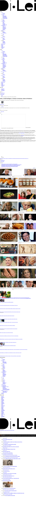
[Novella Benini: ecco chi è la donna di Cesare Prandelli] (18, 472)
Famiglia (2, 407)
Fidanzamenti (2, 403)
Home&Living (3, 25)
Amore (3, 369)
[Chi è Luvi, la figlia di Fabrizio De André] (18, 438)
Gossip (2, 401)
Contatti (2, 48)
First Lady (2, 396)
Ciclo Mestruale (3, 410)
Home (2, 95)
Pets (1, 33)
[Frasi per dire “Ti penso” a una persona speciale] (18, 489)
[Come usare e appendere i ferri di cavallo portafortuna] (18, 462)
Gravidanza (2, 409)
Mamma (4, 31)
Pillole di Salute (4, 391)
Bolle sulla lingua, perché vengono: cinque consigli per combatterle (7, 325)
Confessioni (2, 402)
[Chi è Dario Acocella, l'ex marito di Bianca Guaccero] (18, 467)
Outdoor (4, 29)
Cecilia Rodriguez (10, 158)
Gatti (3, 378)
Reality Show (24, 158)
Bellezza (4, 20)
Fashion (4, 38)
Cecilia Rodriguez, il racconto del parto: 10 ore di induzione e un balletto (9, 166)
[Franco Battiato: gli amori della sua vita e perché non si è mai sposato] (18, 445)
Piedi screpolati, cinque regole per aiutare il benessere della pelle (7, 315)
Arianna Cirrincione (5, 158)
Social (2, 398)
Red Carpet (2, 399)
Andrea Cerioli (1, 158)
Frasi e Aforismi (3, 44)
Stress (2, 415)
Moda (3, 19)
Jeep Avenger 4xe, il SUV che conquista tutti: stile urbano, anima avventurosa (8, 328)
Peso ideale (4, 387)
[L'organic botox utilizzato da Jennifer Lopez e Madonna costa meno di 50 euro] (18, 440)
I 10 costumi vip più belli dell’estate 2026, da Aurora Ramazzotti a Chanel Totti (9, 305)
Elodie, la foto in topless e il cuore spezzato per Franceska (6, 332)
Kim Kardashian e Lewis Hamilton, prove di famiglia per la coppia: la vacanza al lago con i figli (10, 352)
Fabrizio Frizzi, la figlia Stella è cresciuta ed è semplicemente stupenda (8, 345)
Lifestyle (4, 13)
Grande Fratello (14, 158)
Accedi (1, 11)
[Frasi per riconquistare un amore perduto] (18, 494)
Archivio (13, 430)
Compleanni (2, 400)
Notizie (2, 46)
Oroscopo (2, 47)
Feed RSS (11, 430)
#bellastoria (4, 81)
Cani (3, 34)
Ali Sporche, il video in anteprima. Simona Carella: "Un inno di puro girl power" (9, 322)
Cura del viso (2, 406)
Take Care (2, 365)
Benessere (4, 21)
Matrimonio (4, 32)
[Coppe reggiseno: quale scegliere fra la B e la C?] (18, 474)
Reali (3, 15)
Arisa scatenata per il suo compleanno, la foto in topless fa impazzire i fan (8, 342)
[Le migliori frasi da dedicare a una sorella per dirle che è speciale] (18, 457)
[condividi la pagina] (0, 113)
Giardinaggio (4, 28)
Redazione (2, 393)
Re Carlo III (2, 90)
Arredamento (4, 27)
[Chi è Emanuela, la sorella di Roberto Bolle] (18, 452)
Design (3, 26)
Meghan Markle (4, 16)
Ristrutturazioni (4, 374)
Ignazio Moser (22, 135)
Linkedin (2, 106)
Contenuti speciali (2, 430)
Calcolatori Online (5, 24)
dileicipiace (4, 42)
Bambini (2, 408)
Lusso (2, 404)
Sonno (2, 414)
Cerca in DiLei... (2, 429)
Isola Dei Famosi (21, 158)
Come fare (4, 380)
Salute (3, 22)
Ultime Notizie (4, 385)
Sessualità (4, 368)
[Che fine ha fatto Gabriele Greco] (18, 450)
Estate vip (2, 89)
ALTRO (1, 49)
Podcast (2, 45)
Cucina (3, 36)
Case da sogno (4, 372)
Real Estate (4, 376)
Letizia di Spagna (5, 55)
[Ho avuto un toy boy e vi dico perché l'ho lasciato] (18, 484)
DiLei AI (2, 30)
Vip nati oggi (2, 88)
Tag (1, 417)
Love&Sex (4, 39)
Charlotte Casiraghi (5, 18)
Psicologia (4, 23)
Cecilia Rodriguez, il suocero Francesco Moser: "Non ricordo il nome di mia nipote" (10, 165)
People (2, 12)
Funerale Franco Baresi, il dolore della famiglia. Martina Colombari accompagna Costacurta (10, 308)
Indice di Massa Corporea (6, 386)
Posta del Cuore (4, 371)
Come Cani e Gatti (5, 392)
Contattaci (5, 430)
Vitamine (2, 413)
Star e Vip (2, 14)
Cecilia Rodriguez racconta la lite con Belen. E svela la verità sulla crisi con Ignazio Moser (11, 164)
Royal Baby (2, 416)
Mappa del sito (8, 430)
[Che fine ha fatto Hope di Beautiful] (18, 479)
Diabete (2, 411)
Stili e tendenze (3, 405)
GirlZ (2, 37)
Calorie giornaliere (5, 388)
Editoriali (4, 41)
